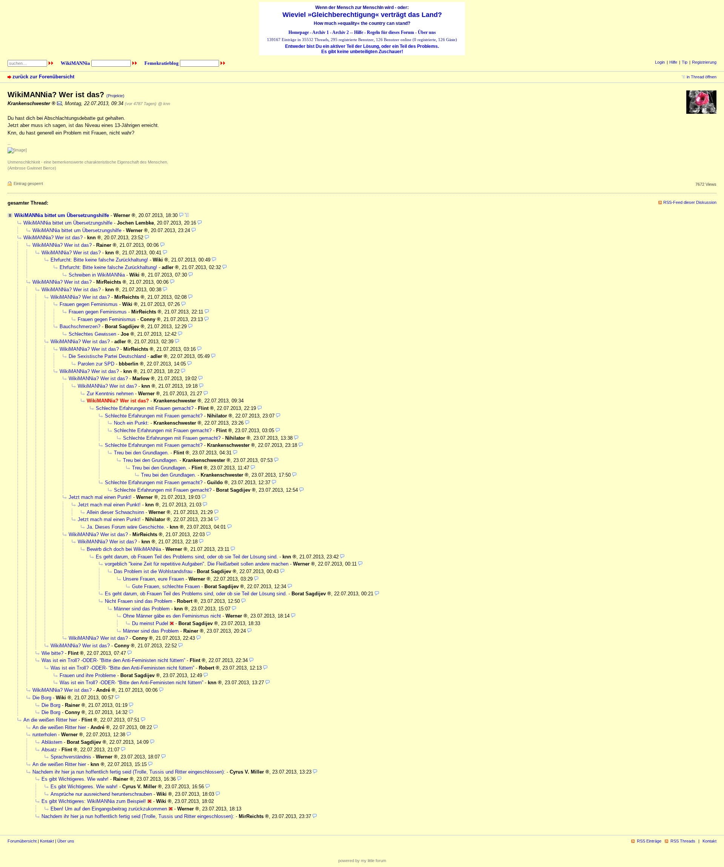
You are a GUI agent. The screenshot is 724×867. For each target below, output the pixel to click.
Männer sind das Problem (142, 609)
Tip (684, 62)
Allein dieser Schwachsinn (115, 512)
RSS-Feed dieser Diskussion (689, 202)
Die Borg (41, 697)
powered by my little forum (362, 860)
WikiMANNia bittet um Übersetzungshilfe (61, 215)
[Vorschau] (181, 215)
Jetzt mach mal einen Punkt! (100, 497)
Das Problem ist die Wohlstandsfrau (153, 571)
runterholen (44, 734)
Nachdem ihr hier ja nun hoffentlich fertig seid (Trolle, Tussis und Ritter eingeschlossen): (128, 772)
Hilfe (358, 32)
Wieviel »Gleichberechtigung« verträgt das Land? (362, 14)
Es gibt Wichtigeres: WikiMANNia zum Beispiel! (93, 801)
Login (660, 62)
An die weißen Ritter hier (50, 720)
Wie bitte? (52, 653)
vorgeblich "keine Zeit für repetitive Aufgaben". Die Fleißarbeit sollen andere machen (196, 564)
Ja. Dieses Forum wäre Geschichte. (126, 527)
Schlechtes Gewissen (92, 334)
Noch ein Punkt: (131, 423)
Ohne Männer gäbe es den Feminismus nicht (172, 616)
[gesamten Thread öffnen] (187, 215)
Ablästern (51, 742)
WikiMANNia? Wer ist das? (53, 237)
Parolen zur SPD (96, 364)
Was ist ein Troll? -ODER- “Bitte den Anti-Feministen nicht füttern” (113, 660)
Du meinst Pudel (150, 623)
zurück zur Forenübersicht (43, 77)
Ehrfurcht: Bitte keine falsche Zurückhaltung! (99, 260)
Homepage (298, 32)
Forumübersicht (22, 841)
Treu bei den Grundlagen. (141, 453)
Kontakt (47, 841)
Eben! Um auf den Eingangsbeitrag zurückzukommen (109, 809)
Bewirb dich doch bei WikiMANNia (124, 549)
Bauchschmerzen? (80, 326)
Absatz (49, 749)
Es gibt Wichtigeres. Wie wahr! (75, 779)
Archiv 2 (340, 32)
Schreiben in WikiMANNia (97, 275)
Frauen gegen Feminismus (89, 304)
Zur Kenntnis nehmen (110, 393)
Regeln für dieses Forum (390, 32)
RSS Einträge (649, 841)
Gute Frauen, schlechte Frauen (166, 586)
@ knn (164, 103)
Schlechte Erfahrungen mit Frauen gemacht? (144, 408)
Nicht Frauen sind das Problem (138, 601)
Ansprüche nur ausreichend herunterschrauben (101, 794)
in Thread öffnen (701, 77)
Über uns (427, 32)
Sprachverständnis (71, 757)
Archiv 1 (320, 32)
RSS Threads (682, 841)
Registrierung (704, 62)
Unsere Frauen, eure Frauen (153, 579)
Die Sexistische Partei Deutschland (107, 356)
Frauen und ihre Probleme (88, 675)
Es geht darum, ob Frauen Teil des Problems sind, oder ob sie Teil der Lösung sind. (187, 557)
